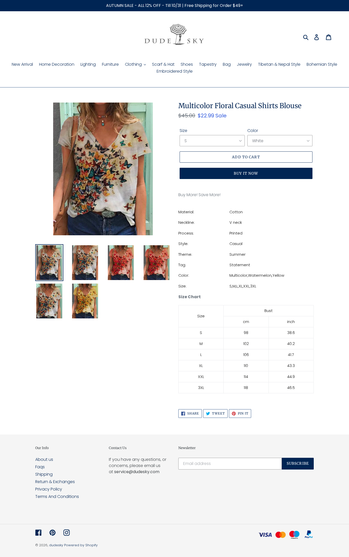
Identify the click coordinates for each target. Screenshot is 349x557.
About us (44, 459)
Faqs (40, 467)
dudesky (56, 545)
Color (252, 130)
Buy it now (246, 173)
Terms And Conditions (57, 496)
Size (183, 130)
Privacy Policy (48, 489)
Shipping (44, 474)
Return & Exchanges (55, 482)
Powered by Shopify (81, 545)
